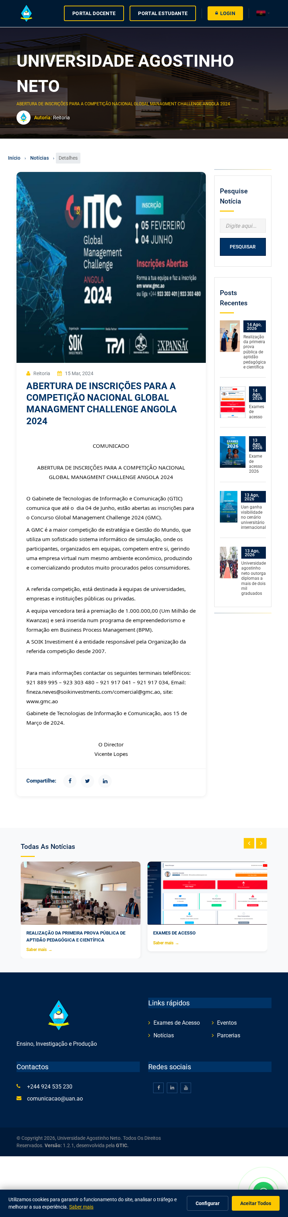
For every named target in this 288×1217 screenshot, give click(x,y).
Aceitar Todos (255, 1203)
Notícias (39, 158)
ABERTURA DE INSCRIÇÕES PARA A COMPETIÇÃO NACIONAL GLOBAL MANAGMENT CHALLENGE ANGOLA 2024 (124, 103)
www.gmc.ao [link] (42, 701)
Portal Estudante (163, 13)
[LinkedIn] (105, 781)
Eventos (227, 1022)
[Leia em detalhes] (230, 336)
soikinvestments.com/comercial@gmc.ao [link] (110, 691)
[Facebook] (70, 781)
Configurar (208, 1203)
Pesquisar (243, 247)
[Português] (263, 13)
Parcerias (228, 1035)
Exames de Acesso (176, 1022)
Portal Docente (94, 13)
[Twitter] (87, 781)
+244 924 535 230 (49, 1086)
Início (14, 158)
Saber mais (39, 949)
